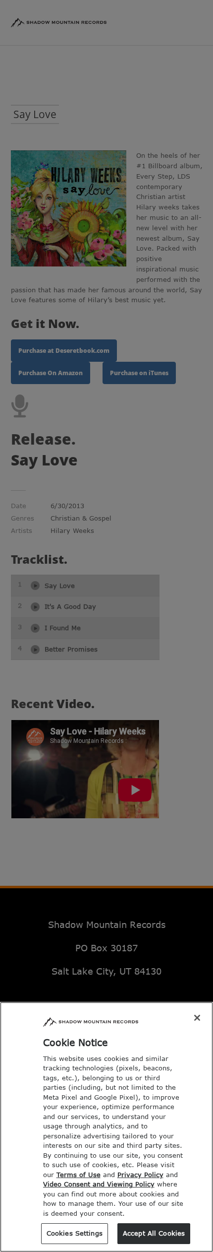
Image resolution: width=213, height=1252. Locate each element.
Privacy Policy (140, 1175)
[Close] (197, 1018)
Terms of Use (78, 1175)
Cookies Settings (75, 1233)
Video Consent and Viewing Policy (99, 1184)
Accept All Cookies (154, 1233)
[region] (106, 1127)
